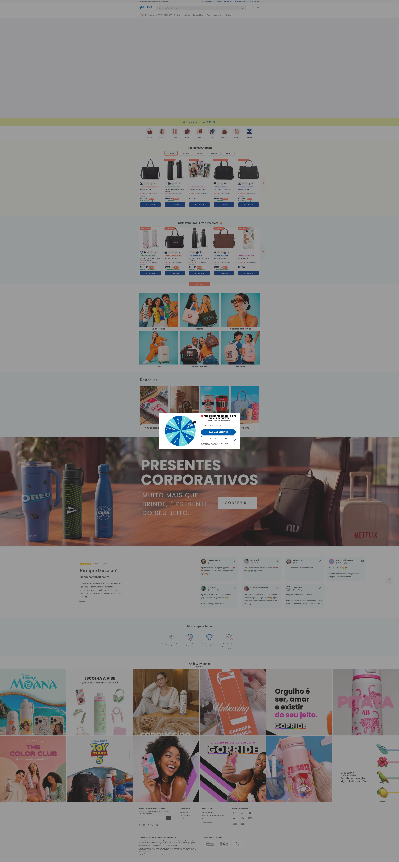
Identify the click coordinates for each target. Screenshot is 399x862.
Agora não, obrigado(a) (218, 438)
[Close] (237, 415)
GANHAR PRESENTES (218, 432)
